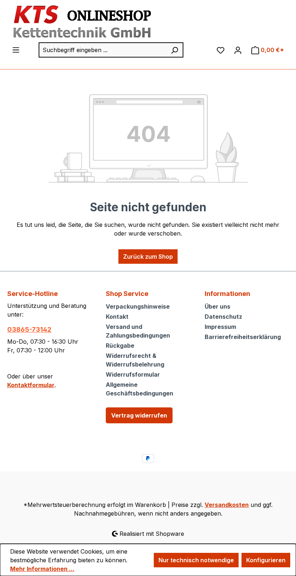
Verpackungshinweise (138, 306)
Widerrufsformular (133, 374)
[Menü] (16, 49)
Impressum (220, 326)
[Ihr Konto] (238, 50)
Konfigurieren (266, 560)
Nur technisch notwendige (196, 560)
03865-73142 (29, 329)
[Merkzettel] (220, 50)
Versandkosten (227, 504)
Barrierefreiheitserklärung (243, 336)
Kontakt (117, 316)
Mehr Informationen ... (42, 568)
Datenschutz (223, 316)
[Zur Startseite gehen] (80, 22)
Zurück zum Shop (148, 256)
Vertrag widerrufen (139, 415)
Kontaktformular (31, 385)
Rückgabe (120, 345)
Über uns (217, 306)
